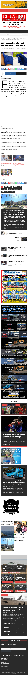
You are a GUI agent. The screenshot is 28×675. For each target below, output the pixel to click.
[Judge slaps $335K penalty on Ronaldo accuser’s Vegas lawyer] (4, 263)
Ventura (12, 191)
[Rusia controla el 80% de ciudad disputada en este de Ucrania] (4, 249)
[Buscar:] (14, 34)
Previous (3, 409)
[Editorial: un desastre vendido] (20, 541)
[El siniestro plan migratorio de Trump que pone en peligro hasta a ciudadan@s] (7, 523)
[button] (26, 31)
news (20, 186)
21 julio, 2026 (18, 581)
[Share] (10, 73)
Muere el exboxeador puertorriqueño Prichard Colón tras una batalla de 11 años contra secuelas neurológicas (14, 436)
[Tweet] (21, 73)
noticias (4, 189)
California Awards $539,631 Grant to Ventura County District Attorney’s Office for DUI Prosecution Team (13, 212)
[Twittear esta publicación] (5, 69)
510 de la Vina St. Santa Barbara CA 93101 (4, 659)
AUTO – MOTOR (14, 553)
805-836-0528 (3, 662)
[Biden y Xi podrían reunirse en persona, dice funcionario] (6, 172)
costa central (8, 186)
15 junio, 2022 (11, 250)
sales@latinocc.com (5, 663)
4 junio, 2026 (5, 590)
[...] (10, 444)
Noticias (8, 38)
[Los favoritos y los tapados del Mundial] (21, 408)
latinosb (16, 257)
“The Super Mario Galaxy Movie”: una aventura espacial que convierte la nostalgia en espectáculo (14, 626)
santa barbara (17, 189)
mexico (15, 186)
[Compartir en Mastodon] (18, 69)
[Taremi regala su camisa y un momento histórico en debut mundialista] (8, 408)
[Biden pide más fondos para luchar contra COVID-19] (6, 158)
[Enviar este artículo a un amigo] (11, 69)
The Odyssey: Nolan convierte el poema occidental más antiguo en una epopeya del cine (13, 608)
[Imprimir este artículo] (14, 69)
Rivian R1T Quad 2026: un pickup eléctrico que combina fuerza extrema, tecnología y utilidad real (20, 577)
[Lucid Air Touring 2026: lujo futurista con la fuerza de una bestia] (14, 564)
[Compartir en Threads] (25, 69)
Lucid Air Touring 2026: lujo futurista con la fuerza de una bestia (14, 568)
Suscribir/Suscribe (6, 650)
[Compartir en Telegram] (21, 69)
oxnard (10, 189)
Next (25, 409)
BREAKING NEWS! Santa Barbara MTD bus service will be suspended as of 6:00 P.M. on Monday (17, 255)
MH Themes (14, 673)
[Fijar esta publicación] (9, 69)
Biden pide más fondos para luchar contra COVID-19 (6, 163)
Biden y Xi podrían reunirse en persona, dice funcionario (6, 177)
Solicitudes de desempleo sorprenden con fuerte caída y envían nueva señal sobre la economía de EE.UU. (14, 217)
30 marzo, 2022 (5, 48)
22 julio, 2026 (5, 581)
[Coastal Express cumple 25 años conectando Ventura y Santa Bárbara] (14, 473)
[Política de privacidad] (14, 10)
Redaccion (12, 48)
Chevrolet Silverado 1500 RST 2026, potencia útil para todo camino (7, 578)
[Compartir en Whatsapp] (16, 69)
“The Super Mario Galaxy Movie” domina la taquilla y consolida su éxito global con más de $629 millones (14, 630)
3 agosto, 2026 (5, 572)
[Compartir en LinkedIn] (7, 69)
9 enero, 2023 (11, 257)
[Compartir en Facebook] (2, 69)
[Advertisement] (14, 112)
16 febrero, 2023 (11, 264)
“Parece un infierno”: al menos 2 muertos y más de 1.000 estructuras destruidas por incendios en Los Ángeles (14, 224)
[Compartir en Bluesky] (23, 69)
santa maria (5, 191)
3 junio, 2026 (18, 590)
